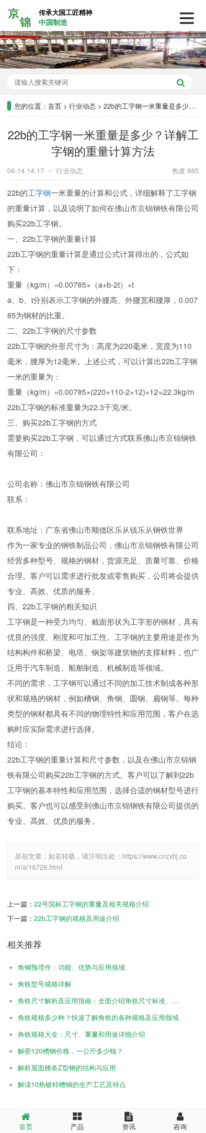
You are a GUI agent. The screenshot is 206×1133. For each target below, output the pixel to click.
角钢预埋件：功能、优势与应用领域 (71, 967)
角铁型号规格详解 (44, 983)
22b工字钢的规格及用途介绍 (76, 918)
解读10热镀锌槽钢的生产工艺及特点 (72, 1084)
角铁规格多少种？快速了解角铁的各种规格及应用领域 (98, 1017)
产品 (77, 1126)
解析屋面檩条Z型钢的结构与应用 (67, 1067)
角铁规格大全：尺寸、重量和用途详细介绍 (81, 1034)
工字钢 (39, 192)
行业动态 (82, 106)
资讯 (129, 1126)
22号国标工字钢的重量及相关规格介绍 (91, 904)
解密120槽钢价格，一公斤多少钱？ (70, 1050)
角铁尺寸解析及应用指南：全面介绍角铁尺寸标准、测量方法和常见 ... (99, 1000)
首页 (54, 106)
